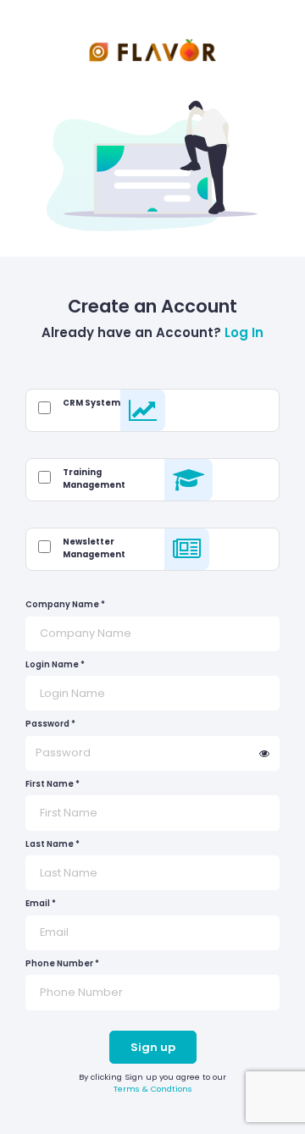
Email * (40, 903)
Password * (50, 723)
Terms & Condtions (153, 1088)
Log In (244, 332)
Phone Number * (62, 963)
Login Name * (55, 664)
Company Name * (65, 604)
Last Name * (52, 843)
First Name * (52, 783)
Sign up (152, 1047)
